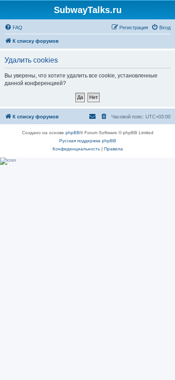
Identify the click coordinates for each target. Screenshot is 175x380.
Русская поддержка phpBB (87, 140)
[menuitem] (13, 27)
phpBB (73, 132)
